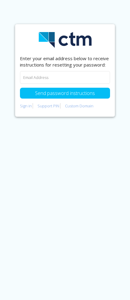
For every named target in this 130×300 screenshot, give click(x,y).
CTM (65, 40)
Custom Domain (79, 106)
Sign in (26, 106)
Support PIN (48, 106)
